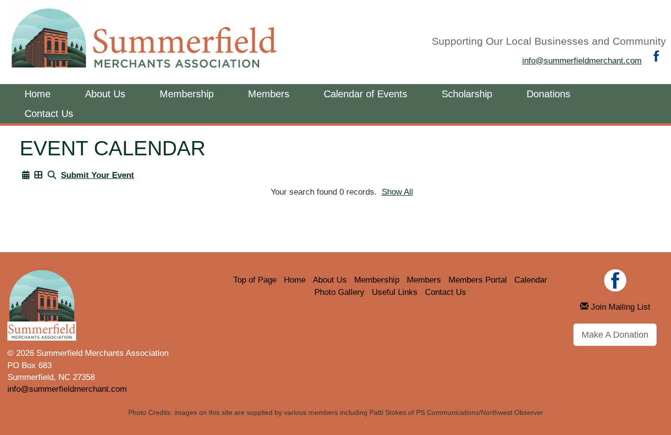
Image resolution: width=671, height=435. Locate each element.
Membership (187, 93)
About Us (105, 93)
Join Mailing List (619, 307)
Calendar (530, 280)
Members (268, 93)
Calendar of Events (365, 93)
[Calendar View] (25, 175)
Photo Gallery (339, 292)
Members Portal (477, 280)
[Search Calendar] (52, 175)
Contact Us (49, 113)
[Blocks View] (38, 175)
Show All (397, 192)
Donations (548, 93)
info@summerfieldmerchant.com (582, 60)
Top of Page (255, 280)
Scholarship (467, 93)
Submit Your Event (97, 175)
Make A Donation (615, 335)
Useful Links (395, 292)
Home (38, 93)
